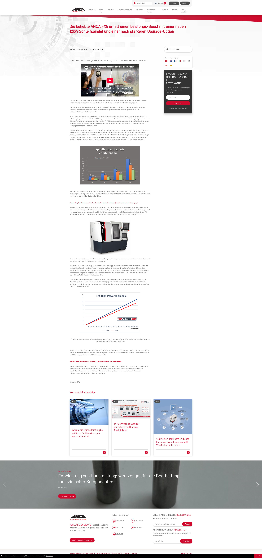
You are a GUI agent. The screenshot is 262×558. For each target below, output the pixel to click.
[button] (257, 484)
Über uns (101, 11)
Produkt (110, 10)
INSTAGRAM (120, 521)
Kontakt (174, 10)
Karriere (165, 10)
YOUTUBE (119, 534)
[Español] (171, 65)
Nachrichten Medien (151, 11)
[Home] (79, 10)
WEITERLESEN (66, 496)
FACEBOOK (139, 521)
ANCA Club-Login (186, 553)
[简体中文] (166, 61)
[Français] (175, 61)
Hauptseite (91, 10)
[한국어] (189, 61)
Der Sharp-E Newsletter (79, 49)
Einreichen (186, 541)
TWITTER (138, 527)
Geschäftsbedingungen (102, 553)
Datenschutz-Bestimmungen (178, 108)
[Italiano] (180, 61)
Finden (187, 524)
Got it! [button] (258, 556)
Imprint (134, 553)
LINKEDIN (119, 527)
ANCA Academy (184, 11)
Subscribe (178, 103)
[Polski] (166, 65)
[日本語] (184, 61)
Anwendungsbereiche (125, 10)
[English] (171, 61)
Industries (139, 10)
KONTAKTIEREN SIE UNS (80, 540)
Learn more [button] (49, 556)
